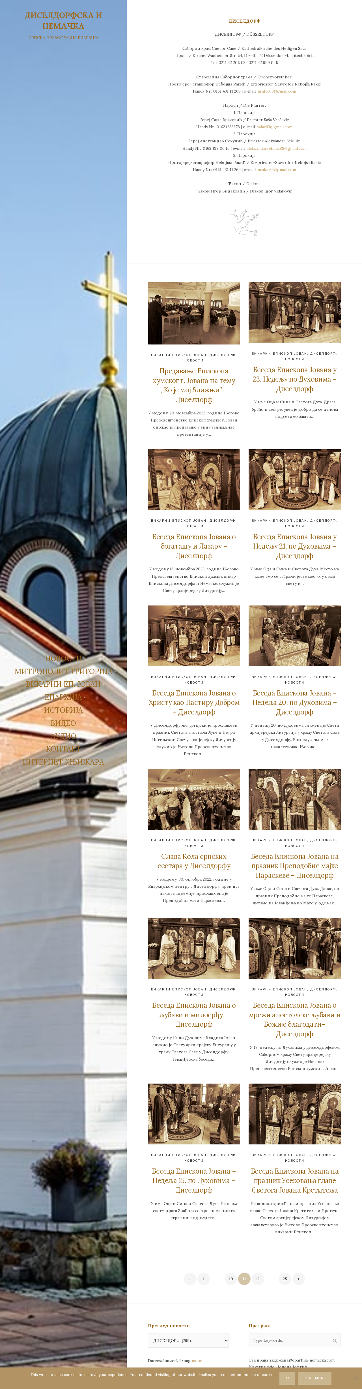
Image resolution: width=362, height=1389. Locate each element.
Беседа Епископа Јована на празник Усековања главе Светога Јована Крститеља (295, 1181)
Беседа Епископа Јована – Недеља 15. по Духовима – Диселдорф (194, 1181)
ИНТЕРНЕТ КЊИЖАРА (63, 762)
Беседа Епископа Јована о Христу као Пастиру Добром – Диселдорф (194, 702)
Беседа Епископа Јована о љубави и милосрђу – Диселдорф (194, 1015)
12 (258, 1278)
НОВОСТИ (63, 658)
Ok (287, 1378)
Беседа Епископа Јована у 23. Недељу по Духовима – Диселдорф (295, 379)
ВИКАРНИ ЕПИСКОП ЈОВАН (179, 355)
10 (231, 1278)
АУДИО (63, 736)
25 (285, 1278)
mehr (197, 1360)
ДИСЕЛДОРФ (223, 355)
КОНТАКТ (63, 749)
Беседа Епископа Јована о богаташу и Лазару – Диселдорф (194, 546)
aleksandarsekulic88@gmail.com (277, 148)
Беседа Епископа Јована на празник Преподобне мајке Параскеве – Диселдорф (295, 866)
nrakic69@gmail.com (277, 91)
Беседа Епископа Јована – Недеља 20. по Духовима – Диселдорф (294, 702)
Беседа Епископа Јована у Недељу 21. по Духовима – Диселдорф (295, 546)
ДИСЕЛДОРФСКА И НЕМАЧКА (63, 20)
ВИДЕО (63, 723)
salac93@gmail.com (274, 126)
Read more (315, 1378)
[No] (355, 1378)
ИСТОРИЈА (63, 710)
